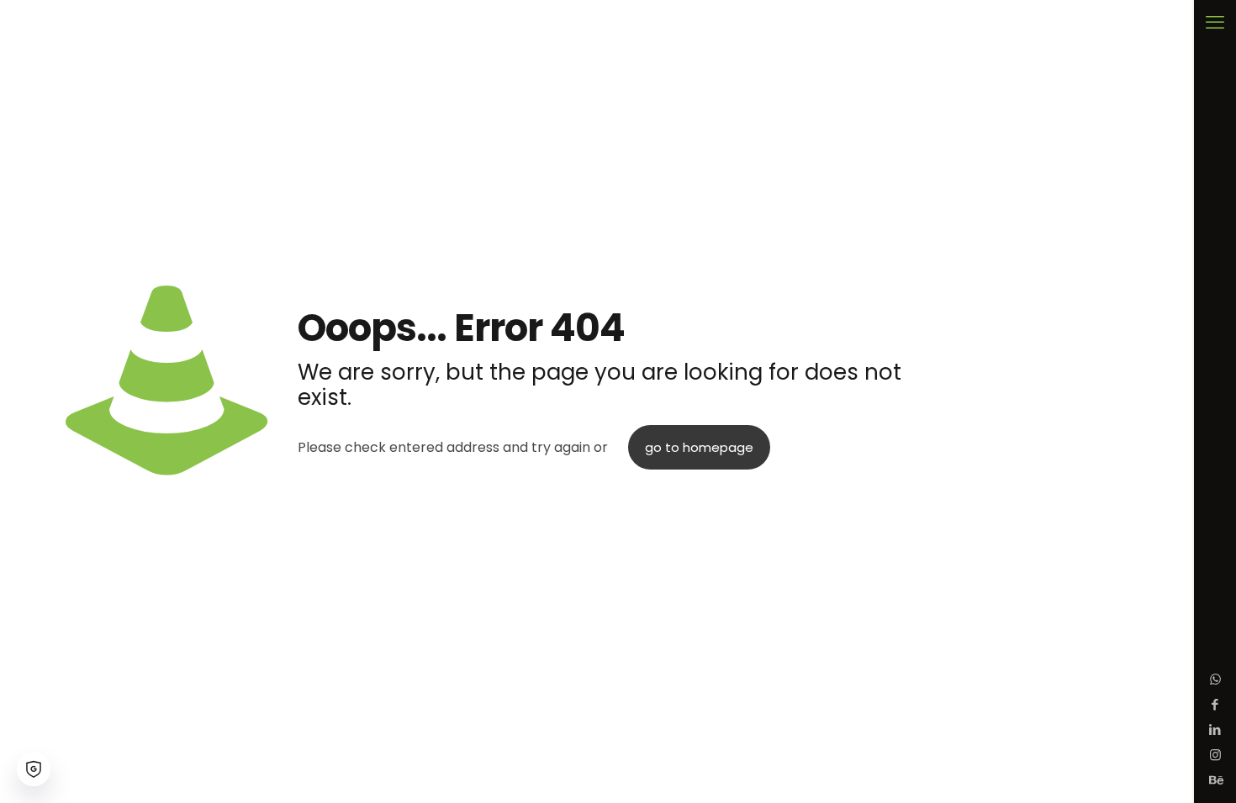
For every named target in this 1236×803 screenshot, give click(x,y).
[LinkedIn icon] (1215, 729)
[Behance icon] (1215, 780)
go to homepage (699, 447)
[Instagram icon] (1215, 755)
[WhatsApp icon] (1215, 679)
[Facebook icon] (1215, 704)
